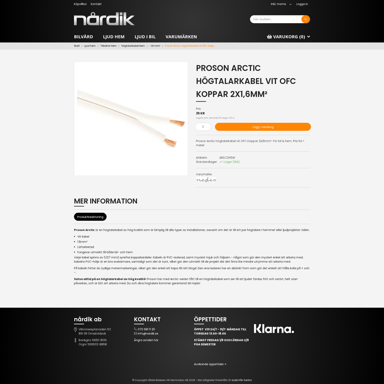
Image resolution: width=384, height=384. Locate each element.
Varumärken (181, 36)
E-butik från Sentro (240, 380)
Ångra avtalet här (146, 340)
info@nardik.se (148, 334)
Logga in (302, 4)
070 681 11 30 (146, 329)
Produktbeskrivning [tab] (90, 217)
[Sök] (305, 19)
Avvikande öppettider (209, 364)
